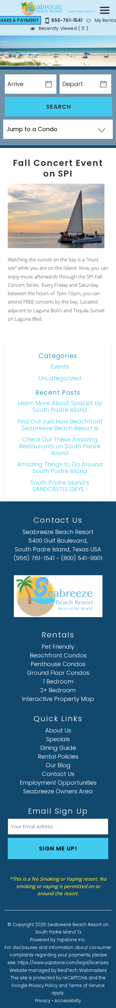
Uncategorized (59, 378)
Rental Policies (58, 756)
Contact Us (58, 774)
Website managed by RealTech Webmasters (58, 970)
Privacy (42, 1001)
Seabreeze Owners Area (58, 791)
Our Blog (58, 765)
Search (58, 106)
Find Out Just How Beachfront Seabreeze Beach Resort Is (59, 424)
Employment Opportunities (58, 783)
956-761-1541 (67, 20)
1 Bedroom (58, 681)
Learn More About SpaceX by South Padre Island (60, 406)
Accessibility (67, 1001)
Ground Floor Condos (58, 673)
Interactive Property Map (58, 699)
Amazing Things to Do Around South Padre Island (60, 467)
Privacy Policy (43, 986)
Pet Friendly (58, 647)
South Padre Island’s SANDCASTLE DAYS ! (59, 486)
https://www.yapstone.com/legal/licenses (63, 963)
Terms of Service (87, 986)
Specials (58, 739)
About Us (58, 730)
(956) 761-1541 (34, 558)
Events (60, 367)
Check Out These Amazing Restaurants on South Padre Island (60, 446)
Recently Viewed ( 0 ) (62, 28)
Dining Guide (58, 748)
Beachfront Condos (58, 655)
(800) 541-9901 (81, 558)
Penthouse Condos (58, 664)
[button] (106, 14)
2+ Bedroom (58, 690)
